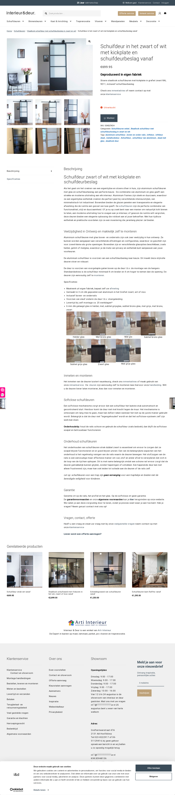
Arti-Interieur (104, 630)
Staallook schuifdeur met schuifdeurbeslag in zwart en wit (51, 31)
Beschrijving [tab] (13, 171)
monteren (99, 275)
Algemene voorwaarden (19, 734)
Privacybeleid (56, 712)
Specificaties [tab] (13, 179)
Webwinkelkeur (56, 706)
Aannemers (55, 691)
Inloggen (165, 3)
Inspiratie (54, 701)
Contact (156, 3)
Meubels (133, 21)
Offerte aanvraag (57, 680)
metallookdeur (113, 138)
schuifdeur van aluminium (144, 138)
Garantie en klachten (17, 718)
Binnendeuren (35, 21)
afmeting (114, 288)
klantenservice (113, 94)
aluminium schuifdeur (115, 135)
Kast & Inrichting (59, 21)
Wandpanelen (118, 21)
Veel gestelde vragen (17, 713)
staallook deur (112, 141)
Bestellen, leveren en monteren (22, 683)
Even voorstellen (57, 670)
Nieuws (52, 696)
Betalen (10, 699)
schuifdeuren (125, 206)
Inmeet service (147, 13)
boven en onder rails (136, 135)
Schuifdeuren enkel (120, 129)
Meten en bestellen (16, 688)
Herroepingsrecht (16, 723)
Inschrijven (144, 693)
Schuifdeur (126, 138)
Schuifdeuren (13, 21)
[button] (89, 41)
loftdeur (150, 135)
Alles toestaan (153, 768)
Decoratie (151, 21)
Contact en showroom (21, 673)
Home (9, 31)
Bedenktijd (12, 728)
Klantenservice (144, 3)
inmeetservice (76, 385)
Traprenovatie (83, 21)
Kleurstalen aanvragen (60, 685)
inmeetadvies (118, 90)
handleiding (155, 385)
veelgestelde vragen (124, 524)
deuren (92, 385)
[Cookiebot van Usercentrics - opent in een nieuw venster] (16, 790)
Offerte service (126, 13)
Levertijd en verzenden (18, 694)
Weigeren (153, 776)
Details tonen (39, 790)
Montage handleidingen (19, 678)
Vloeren (99, 21)
